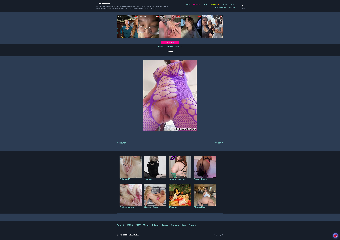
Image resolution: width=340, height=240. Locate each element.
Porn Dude (231, 7)
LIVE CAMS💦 (170, 42)
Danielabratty (200, 179)
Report (120, 225)
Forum (205, 4)
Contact (232, 4)
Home (188, 4)
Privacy (155, 225)
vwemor (148, 179)
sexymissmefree (177, 179)
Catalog (224, 4)
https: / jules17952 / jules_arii (170, 47)
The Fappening (220, 7)
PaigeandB (125, 179)
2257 (138, 225)
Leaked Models (103, 3)
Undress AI (196, 4)
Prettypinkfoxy (127, 207)
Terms (146, 225)
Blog (183, 225)
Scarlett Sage (151, 207)
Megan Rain (199, 207)
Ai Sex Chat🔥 (214, 4)
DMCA (129, 225)
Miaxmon (173, 207)
